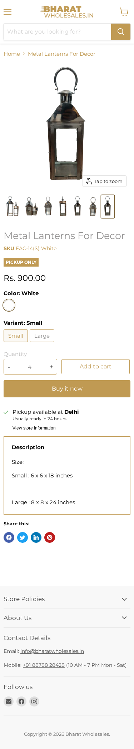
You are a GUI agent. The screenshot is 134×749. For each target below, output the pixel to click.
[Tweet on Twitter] (22, 537)
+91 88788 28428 (44, 665)
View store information (34, 428)
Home (12, 54)
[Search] (120, 32)
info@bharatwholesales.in (52, 651)
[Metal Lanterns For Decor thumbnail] (12, 206)
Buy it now (67, 388)
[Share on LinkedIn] (36, 537)
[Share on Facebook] (9, 537)
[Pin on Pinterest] (49, 537)
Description (28, 447)
